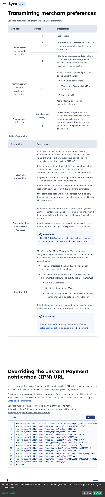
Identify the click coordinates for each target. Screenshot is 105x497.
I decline (87, 493)
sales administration (50, 327)
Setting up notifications (19, 400)
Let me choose (8, 493)
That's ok (97, 493)
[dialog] (52, 489)
